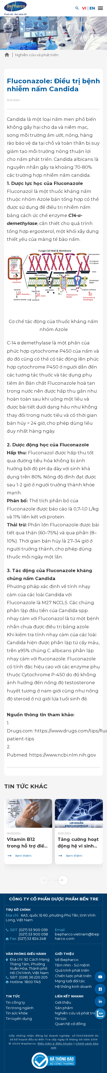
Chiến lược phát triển (73, 976)
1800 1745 (32, 982)
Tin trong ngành (19, 1008)
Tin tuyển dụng (19, 1018)
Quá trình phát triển (72, 970)
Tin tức (61, 1018)
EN (92, 8)
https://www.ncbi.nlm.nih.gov (62, 755)
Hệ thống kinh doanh (73, 986)
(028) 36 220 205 (32, 977)
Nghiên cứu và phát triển (76, 1013)
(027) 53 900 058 (33, 934)
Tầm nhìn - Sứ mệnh (72, 965)
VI (84, 8)
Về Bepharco (66, 959)
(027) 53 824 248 (32, 938)
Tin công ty (15, 1002)
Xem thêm (23, 856)
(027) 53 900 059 (33, 930)
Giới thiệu (63, 1002)
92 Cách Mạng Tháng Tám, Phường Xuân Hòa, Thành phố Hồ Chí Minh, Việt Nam (29, 966)
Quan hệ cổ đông (70, 1023)
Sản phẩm (64, 1008)
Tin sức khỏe (17, 1013)
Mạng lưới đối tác (70, 981)
